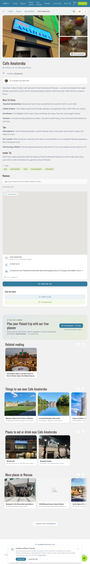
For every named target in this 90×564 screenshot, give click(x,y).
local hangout (36, 169)
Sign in (74, 3)
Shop (66, 3)
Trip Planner (39, 3)
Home (15, 3)
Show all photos (79, 54)
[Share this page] (74, 11)
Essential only (33, 559)
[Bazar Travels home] (6, 3)
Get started (82, 3)
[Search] (70, 3)
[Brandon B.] (6, 80)
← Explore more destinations (45, 524)
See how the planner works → (73, 329)
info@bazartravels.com (46, 544)
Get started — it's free (72, 326)
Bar (5, 169)
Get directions (12, 194)
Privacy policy (42, 555)
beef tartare (15, 169)
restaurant (49, 169)
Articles (47, 3)
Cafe (25, 169)
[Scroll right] (83, 344)
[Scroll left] (78, 344)
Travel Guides (31, 3)
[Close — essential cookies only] (78, 548)
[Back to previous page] (3, 11)
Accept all (20, 559)
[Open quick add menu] (84, 558)
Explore (23, 3)
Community (57, 3)
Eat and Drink (29, 11)
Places (18, 11)
